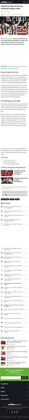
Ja (5, 192)
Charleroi (12, 199)
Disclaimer (14, 417)
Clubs (2, 387)
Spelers (3, 391)
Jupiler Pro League (5, 199)
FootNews (20, 417)
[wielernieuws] (14, 404)
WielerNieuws (25, 417)
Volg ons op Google (6, 11)
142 (21, 14)
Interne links (5, 399)
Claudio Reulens (6, 14)
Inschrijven (24, 377)
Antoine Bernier (11, 160)
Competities (4, 384)
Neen (6, 195)
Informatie (4, 395)
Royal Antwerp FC (8, 38)
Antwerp (17, 199)
